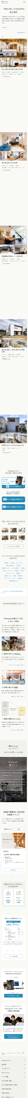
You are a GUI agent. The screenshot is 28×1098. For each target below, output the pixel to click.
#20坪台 (3, 72)
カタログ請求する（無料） (13, 995)
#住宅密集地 (4, 167)
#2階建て (8, 72)
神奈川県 (18, 1053)
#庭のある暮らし (15, 72)
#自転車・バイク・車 (16, 448)
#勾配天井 (19, 74)
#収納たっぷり (5, 74)
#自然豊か (18, 354)
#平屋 (4, 570)
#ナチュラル (17, 261)
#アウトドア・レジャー (10, 578)
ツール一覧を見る (13, 956)
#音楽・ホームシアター (20, 167)
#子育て (22, 570)
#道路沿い (12, 165)
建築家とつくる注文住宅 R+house (8, 1053)
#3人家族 (22, 72)
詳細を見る (13, 870)
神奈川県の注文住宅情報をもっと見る (13, 603)
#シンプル (9, 570)
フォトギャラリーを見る (13, 546)
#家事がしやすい (12, 74)
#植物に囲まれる (11, 354)
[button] (6, 876)
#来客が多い (12, 259)
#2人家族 (12, 261)
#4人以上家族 (11, 167)
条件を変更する (21, 32)
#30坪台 (23, 261)
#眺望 (14, 575)
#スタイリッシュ (10, 573)
